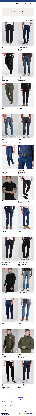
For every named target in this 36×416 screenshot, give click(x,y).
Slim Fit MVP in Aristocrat (21, 49)
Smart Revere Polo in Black (5, 203)
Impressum (3, 398)
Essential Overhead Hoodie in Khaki (23, 356)
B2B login (11, 398)
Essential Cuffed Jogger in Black (6, 80)
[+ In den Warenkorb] (16, 44)
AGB (2, 402)
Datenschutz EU (4, 401)
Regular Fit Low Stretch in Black (6, 387)
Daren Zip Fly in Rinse (21, 387)
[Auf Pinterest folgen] (5, 410)
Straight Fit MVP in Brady (5, 141)
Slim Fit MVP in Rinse (4, 264)
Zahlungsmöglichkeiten (13, 402)
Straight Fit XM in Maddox (22, 80)
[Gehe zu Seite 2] (20, 391)
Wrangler (19, 171)
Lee (18, 48)
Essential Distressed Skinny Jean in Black (24, 201)
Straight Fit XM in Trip (21, 141)
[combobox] (27, 3)
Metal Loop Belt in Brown (21, 172)
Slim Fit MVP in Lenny (21, 295)
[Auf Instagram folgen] (3, 410)
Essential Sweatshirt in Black (6, 295)
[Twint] (33, 413)
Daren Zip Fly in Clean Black (22, 264)
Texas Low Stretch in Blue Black (6, 233)
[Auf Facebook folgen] (2, 410)
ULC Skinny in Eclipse (5, 172)
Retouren (11, 401)
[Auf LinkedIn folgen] (9, 410)
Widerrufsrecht (4, 405)
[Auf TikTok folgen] (7, 410)
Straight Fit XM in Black (5, 49)
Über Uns (11, 405)
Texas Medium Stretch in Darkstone (23, 233)
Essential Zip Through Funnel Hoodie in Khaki (8, 356)
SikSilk (2, 79)
